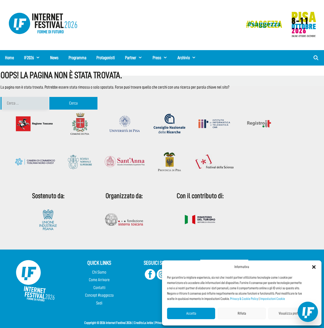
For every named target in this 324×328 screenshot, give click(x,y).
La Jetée (148, 322)
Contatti (99, 287)
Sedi (99, 303)
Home (9, 57)
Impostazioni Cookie (272, 298)
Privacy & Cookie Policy (244, 298)
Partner (130, 57)
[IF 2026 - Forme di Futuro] (278, 24)
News (54, 57)
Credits (138, 322)
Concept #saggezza (99, 295)
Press (157, 57)
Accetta (191, 313)
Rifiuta (242, 313)
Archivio (183, 57)
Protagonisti (105, 57)
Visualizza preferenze (292, 313)
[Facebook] (150, 278)
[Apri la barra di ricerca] (316, 58)
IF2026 (29, 57)
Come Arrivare (99, 280)
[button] (313, 267)
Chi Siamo (99, 272)
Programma (77, 57)
